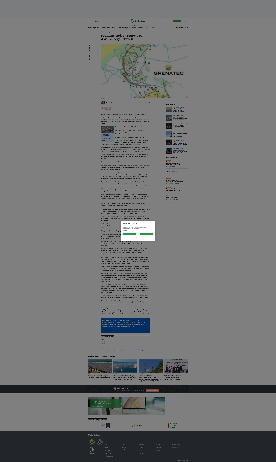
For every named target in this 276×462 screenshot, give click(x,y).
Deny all (129, 234)
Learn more (125, 230)
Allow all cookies (146, 234)
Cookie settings (138, 237)
